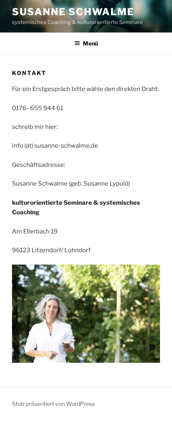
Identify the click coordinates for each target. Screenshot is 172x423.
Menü (90, 43)
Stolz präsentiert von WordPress (53, 403)
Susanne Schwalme (73, 12)
